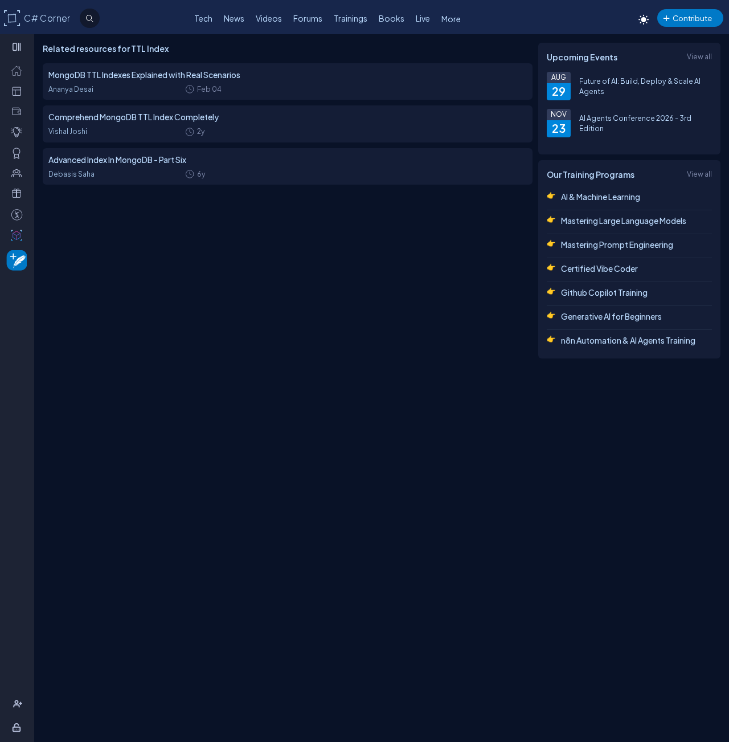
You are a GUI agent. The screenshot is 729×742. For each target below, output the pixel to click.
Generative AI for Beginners (611, 316)
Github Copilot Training (604, 292)
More (451, 19)
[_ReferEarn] (19, 193)
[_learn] (19, 131)
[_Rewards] (19, 214)
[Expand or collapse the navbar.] (18, 47)
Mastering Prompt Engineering (617, 244)
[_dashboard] (19, 90)
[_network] (19, 172)
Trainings (350, 18)
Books (391, 18)
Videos (269, 18)
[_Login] (18, 727)
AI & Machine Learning (600, 196)
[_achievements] (19, 152)
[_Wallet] (19, 111)
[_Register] (19, 704)
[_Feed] (19, 70)
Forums (307, 18)
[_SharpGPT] (19, 235)
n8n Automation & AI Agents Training (628, 340)
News (234, 18)
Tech (203, 18)
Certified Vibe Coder (599, 268)
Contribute (692, 18)
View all (699, 56)
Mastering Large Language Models (623, 220)
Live (423, 18)
